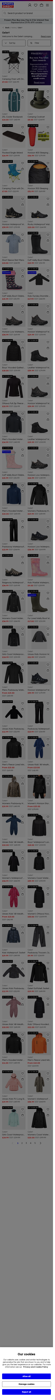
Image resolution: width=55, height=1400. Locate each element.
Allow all (27, 1376)
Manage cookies (26, 1384)
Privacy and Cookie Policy (35, 1367)
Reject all (26, 1392)
